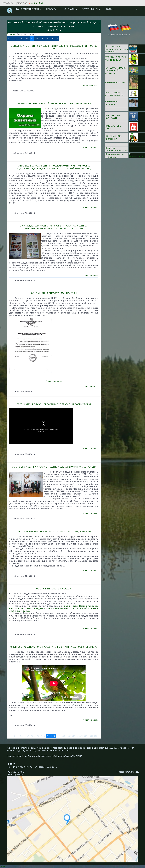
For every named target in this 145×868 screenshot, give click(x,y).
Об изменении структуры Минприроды (54, 293)
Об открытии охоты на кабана (53, 588)
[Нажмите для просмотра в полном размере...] (53, 346)
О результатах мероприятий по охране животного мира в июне (54, 103)
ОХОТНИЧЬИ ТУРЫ (115, 82)
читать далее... (90, 85)
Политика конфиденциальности (116, 149)
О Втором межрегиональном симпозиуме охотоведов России (54, 531)
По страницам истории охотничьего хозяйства (116, 49)
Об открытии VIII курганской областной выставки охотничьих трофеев (54, 466)
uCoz (2, 866)
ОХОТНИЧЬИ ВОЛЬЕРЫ (111, 103)
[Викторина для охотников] (133, 51)
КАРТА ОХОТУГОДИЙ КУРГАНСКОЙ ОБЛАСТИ (116, 70)
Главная (11, 34)
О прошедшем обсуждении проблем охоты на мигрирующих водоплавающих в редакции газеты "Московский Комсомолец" (53, 167)
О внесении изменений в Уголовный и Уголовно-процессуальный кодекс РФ (54, 47)
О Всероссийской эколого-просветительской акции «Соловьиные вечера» (53, 646)
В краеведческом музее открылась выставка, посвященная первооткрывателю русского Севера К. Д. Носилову (54, 227)
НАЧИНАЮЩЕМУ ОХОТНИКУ (113, 137)
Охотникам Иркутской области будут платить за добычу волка (54, 404)
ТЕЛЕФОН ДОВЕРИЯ (115, 57)
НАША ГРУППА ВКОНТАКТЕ (112, 116)
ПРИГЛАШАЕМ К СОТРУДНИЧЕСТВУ (114, 94)
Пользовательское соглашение (114, 155)
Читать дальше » (54, 381)
